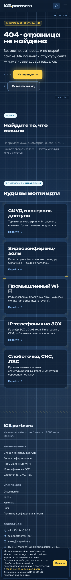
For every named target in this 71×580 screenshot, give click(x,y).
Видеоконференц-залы (18, 458)
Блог (6, 508)
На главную (25, 74)
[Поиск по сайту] (56, 6)
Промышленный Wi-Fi (17, 463)
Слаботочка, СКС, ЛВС (18, 474)
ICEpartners (18, 425)
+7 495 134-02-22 (19, 530)
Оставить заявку (23, 86)
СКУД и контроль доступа (20, 452)
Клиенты (9, 502)
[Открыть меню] (65, 6)
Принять (60, 563)
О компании (11, 491)
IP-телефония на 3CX (17, 469)
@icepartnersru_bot (19, 535)
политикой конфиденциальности (23, 569)
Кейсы (7, 497)
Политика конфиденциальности (23, 513)
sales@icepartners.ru (20, 541)
